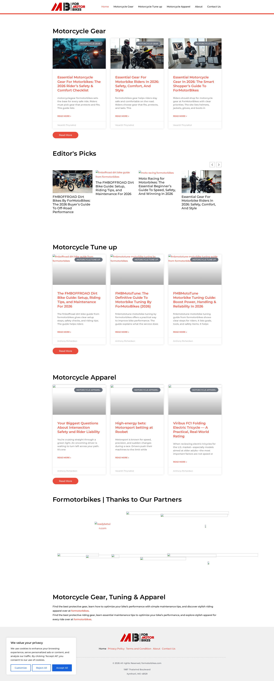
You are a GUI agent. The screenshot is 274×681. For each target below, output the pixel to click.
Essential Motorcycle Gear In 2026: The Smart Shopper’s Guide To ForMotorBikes (200, 202)
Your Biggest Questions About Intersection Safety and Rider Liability (78, 427)
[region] (41, 656)
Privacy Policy (116, 648)
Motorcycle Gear (123, 6)
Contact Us (214, 6)
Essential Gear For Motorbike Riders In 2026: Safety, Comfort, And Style (156, 202)
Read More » (64, 116)
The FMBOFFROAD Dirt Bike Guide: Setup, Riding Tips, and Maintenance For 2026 (72, 188)
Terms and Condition (138, 648)
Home (105, 6)
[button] (219, 164)
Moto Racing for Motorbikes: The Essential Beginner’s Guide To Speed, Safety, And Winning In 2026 (114, 186)
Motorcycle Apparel (178, 6)
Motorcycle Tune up (150, 6)
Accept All (62, 667)
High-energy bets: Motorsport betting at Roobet (134, 427)
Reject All (41, 667)
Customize (21, 667)
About (198, 6)
